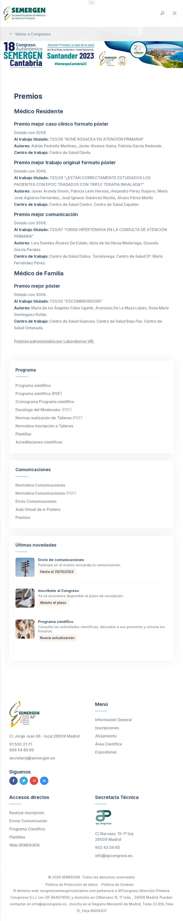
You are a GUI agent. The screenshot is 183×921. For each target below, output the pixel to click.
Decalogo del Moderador (43, 409)
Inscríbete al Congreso (58, 590)
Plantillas (23, 434)
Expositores (106, 752)
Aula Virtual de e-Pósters (37, 509)
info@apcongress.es (113, 855)
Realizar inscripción (26, 812)
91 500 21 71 (20, 744)
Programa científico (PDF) (38, 393)
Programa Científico (27, 829)
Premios (22, 517)
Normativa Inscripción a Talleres (44, 426)
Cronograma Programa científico (44, 401)
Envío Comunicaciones (35, 501)
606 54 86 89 (21, 750)
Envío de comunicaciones (61, 559)
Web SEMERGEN (24, 845)
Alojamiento (106, 736)
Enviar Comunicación (28, 820)
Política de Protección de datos (72, 884)
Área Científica (108, 744)
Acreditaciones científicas (38, 442)
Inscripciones (107, 727)
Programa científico (33, 385)
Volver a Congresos (33, 34)
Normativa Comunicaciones (40, 485)
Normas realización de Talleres (48, 417)
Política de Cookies (118, 884)
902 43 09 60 (107, 847)
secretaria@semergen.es (32, 758)
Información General (113, 719)
